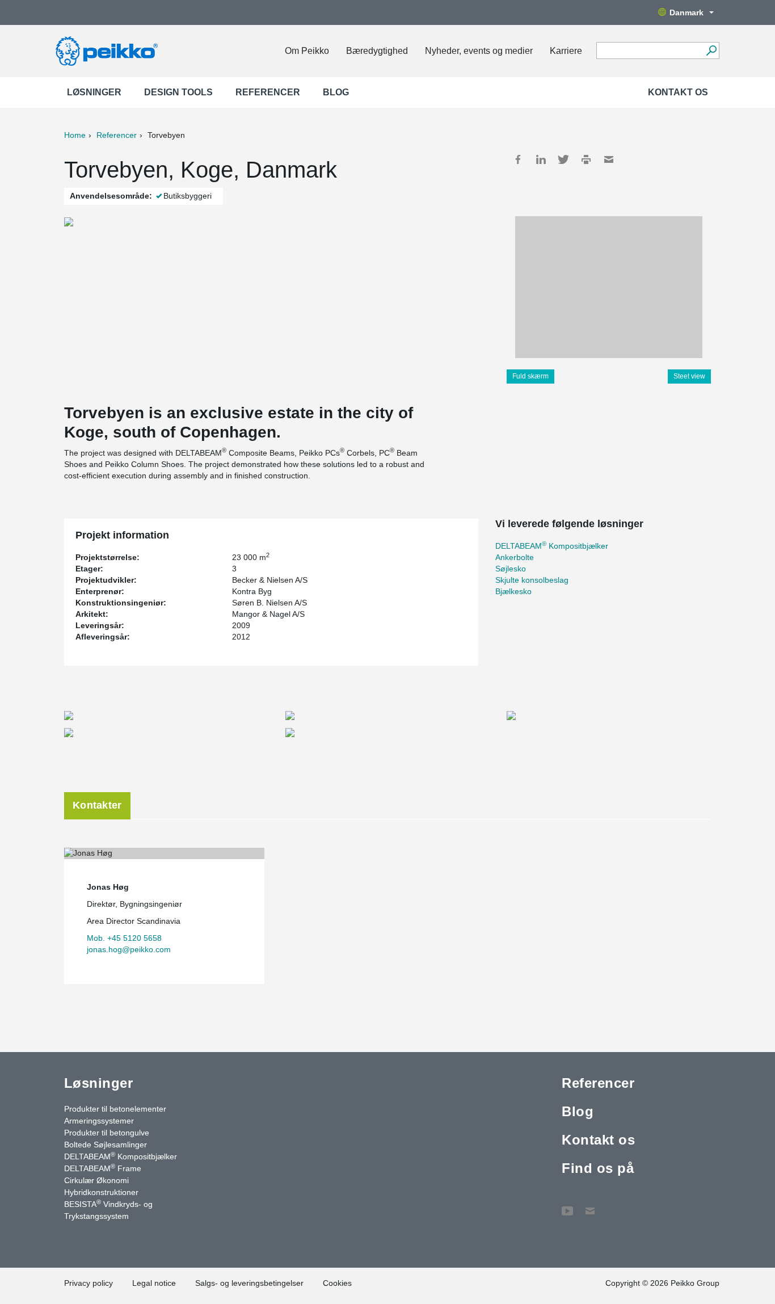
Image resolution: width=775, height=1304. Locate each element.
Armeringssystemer (99, 1120)
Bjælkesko (513, 591)
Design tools (178, 92)
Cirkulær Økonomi (96, 1180)
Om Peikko (307, 51)
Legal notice (154, 1283)
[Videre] (711, 50)
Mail (608, 159)
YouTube (567, 1205)
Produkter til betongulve (106, 1132)
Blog (336, 92)
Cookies (337, 1283)
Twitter (563, 159)
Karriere (566, 51)
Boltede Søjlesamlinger (105, 1144)
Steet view (689, 376)
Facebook (518, 159)
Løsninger (94, 92)
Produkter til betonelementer (115, 1108)
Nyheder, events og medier (479, 51)
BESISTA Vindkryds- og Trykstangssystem (108, 1209)
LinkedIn (540, 159)
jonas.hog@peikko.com (129, 949)
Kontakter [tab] (97, 805)
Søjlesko (510, 568)
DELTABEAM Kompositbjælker (551, 545)
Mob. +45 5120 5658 (124, 938)
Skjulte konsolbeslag (531, 579)
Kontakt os (678, 92)
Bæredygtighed (377, 51)
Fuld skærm (530, 376)
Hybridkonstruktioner (101, 1192)
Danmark (686, 12)
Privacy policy (88, 1283)
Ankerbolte (514, 557)
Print (586, 159)
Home (75, 135)
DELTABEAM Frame (102, 1168)
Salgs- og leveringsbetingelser (249, 1283)
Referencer (267, 92)
